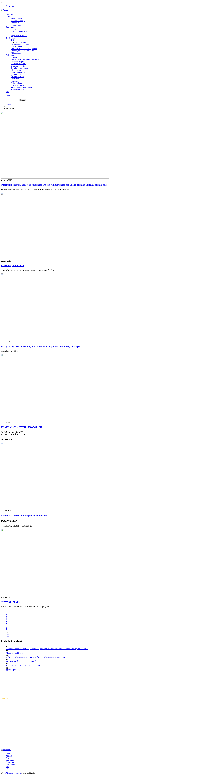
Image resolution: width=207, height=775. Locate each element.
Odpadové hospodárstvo (20, 68)
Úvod (8, 96)
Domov (9, 104)
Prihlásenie (10, 6)
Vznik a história (17, 18)
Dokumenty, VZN (17, 57)
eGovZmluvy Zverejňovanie (21, 87)
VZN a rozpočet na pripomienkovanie (25, 59)
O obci (8, 16)
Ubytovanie (10, 769)
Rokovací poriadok (18, 72)
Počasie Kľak (5, 698)
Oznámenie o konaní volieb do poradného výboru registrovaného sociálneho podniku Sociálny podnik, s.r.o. (47, 649)
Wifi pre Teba (16, 53)
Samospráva (10, 27)
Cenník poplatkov (17, 85)
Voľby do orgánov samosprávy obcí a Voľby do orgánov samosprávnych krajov (36, 657)
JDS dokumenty (21, 42)
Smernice (14, 81)
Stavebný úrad (16, 74)
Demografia (15, 23)
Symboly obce (16, 25)
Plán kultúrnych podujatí (20, 44)
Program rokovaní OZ (19, 36)
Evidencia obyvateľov (19, 66)
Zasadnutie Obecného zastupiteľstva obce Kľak (24, 666)
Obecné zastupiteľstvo (19, 31)
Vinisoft (18, 773)
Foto (7, 92)
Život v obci (10, 38)
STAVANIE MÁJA (13, 670)
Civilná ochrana (17, 83)
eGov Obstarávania (18, 90)
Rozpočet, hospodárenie (20, 62)
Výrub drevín (16, 70)
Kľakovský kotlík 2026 (14, 653)
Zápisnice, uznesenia (18, 64)
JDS (12, 40)
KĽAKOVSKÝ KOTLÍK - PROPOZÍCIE (22, 662)
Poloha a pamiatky (18, 21)
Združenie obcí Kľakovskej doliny (24, 49)
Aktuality (9, 14)
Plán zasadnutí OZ (18, 34)
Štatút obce (15, 79)
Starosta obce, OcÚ (18, 29)
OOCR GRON (16, 46)
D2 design (9, 773)
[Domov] (5, 10)
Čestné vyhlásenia (17, 77)
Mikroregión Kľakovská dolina (22, 51)
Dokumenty (10, 55)
